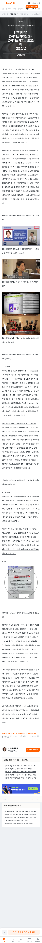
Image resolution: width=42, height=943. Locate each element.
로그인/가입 (36, 3)
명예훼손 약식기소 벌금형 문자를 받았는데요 (19, 824)
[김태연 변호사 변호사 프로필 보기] (4, 749)
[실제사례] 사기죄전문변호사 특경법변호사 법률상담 (21, 766)
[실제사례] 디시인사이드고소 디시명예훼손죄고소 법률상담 (23, 769)
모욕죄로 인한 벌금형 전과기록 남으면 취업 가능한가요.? (22, 811)
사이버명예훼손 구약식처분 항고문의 (16, 820)
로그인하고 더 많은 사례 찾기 (24, 932)
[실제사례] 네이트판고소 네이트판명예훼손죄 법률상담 (22, 775)
